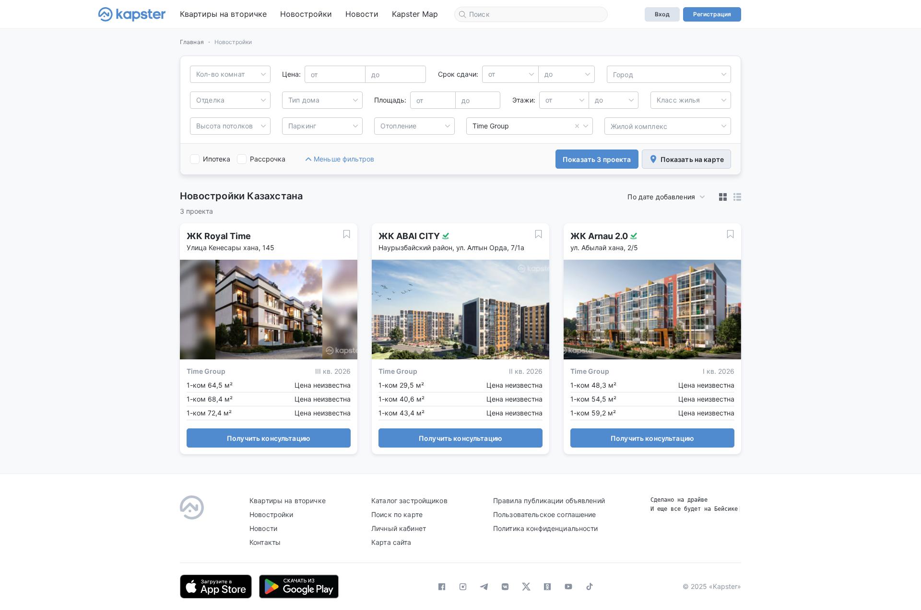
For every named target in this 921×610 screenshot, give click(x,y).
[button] (723, 197)
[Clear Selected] (577, 126)
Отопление (398, 126)
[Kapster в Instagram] (463, 586)
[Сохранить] (346, 234)
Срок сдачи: (458, 74)
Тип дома (303, 100)
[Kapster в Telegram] (484, 586)
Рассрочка (267, 159)
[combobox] (531, 14)
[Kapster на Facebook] (441, 586)
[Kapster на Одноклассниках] (547, 586)
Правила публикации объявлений (549, 500)
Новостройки (306, 14)
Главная (192, 42)
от (491, 74)
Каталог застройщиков (409, 500)
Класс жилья (678, 100)
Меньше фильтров (344, 159)
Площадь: (390, 100)
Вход (662, 14)
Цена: (291, 74)
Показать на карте (692, 159)
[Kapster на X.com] (526, 586)
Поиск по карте (397, 514)
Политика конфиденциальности (545, 528)
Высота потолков (224, 126)
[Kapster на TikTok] (589, 586)
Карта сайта (391, 542)
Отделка (210, 100)
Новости (361, 14)
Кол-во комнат (220, 74)
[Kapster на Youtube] (568, 586)
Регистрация (712, 14)
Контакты (265, 542)
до (548, 74)
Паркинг (302, 126)
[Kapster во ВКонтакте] (505, 586)
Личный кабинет (398, 528)
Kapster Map (415, 14)
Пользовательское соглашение (544, 514)
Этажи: (523, 100)
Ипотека (216, 159)
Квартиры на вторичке (223, 14)
